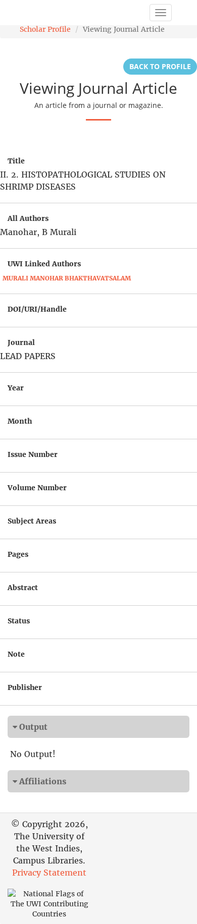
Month (20, 421)
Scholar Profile (45, 29)
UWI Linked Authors (44, 263)
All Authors (28, 218)
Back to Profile (160, 66)
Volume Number (37, 487)
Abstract (23, 587)
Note (16, 654)
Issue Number (33, 454)
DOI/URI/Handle (37, 309)
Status (19, 620)
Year (16, 387)
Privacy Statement (49, 873)
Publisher (25, 687)
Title (16, 160)
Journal (21, 342)
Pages (18, 554)
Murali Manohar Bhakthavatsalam (67, 278)
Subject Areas (32, 521)
